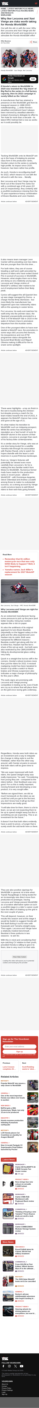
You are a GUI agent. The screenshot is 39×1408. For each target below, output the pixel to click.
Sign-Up (4, 1394)
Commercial (20, 1209)
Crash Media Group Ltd (11, 1370)
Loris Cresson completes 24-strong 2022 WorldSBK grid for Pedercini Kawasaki (9, 1068)
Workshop (19, 1164)
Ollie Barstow (6, 41)
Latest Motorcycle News (20, 9)
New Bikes (5, 1105)
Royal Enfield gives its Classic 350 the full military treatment (24, 1251)
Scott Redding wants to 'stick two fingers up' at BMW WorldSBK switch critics (29, 1068)
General (4, 1093)
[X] (16, 1367)
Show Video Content (19, 957)
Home (3, 9)
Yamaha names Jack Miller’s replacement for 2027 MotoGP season (19, 572)
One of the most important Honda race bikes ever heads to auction (13, 1098)
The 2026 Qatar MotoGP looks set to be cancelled (25, 1280)
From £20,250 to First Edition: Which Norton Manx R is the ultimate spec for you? (24, 1266)
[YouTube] (22, 1367)
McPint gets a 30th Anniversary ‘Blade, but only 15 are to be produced (12, 1110)
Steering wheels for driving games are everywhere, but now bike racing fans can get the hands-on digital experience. (25, 1311)
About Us (5, 1384)
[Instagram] (10, 1367)
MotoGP (4, 1081)
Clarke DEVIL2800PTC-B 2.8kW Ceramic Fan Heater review (25, 1169)
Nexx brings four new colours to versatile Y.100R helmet (24, 1184)
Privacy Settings (7, 1390)
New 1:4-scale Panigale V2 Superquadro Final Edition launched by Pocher (12, 1147)
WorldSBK (6, 15)
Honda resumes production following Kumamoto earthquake (12, 1123)
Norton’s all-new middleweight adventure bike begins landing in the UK (25, 1296)
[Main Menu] (36, 3)
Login (4, 1392)
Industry (4, 1118)
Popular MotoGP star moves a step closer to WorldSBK (13, 1084)
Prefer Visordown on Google (16, 77)
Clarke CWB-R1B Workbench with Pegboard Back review (24, 1199)
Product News (21, 1179)
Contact (4, 1386)
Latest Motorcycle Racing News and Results (17, 12)
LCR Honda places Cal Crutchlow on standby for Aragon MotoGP (11, 1135)
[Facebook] (4, 1367)
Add (33, 79)
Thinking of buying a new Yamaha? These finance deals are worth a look (25, 1214)
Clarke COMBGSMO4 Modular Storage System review (25, 1229)
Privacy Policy (10, 1056)
